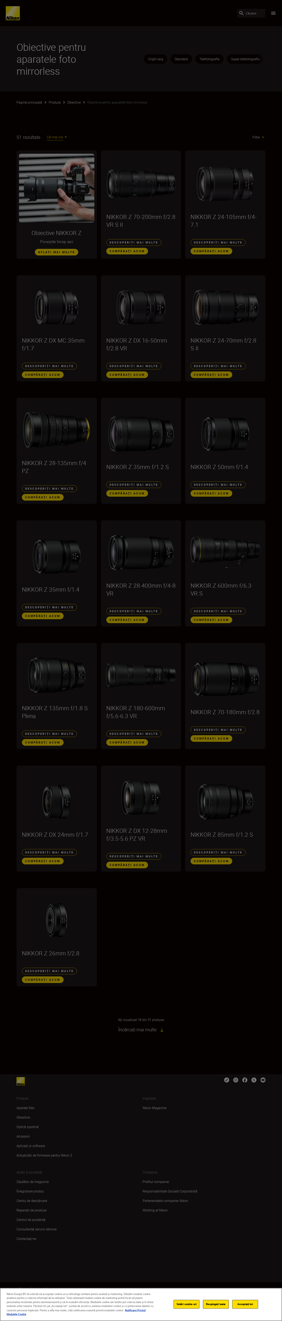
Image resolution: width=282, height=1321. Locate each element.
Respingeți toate (215, 1304)
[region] (141, 1304)
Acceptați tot (245, 1304)
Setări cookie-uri (187, 1304)
